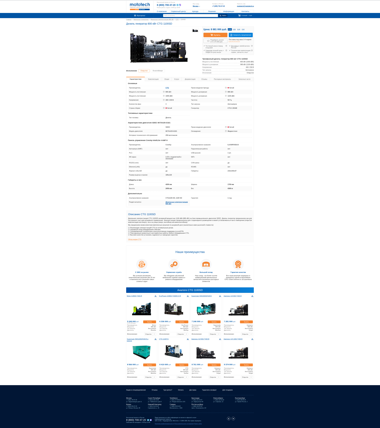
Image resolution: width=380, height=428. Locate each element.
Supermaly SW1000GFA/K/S (201, 296)
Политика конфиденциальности (164, 423)
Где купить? (167, 390)
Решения (212, 11)
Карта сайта (198, 423)
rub (229, 29)
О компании (162, 11)
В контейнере (158, 71)
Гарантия (209, 50)
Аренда (195, 11)
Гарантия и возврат (209, 390)
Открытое (144, 71)
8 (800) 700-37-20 (166, 5)
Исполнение (131, 71)
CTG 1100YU (164, 339)
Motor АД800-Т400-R (134, 296)
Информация (228, 11)
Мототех (139, 6)
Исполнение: (132, 334)
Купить (149, 322)
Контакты (245, 11)
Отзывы (155, 390)
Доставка (234, 46)
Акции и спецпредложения (136, 390)
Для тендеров (227, 390)
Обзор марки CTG (134, 239)
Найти (224, 15)
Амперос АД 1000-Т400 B (233, 339)
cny (243, 29)
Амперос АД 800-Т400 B (233, 296)
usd (234, 29)
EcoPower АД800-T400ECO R (170, 296)
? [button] (226, 46)
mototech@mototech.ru (245, 6)
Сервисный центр (178, 11)
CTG (167, 88)
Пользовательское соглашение (184, 423)
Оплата (180, 390)
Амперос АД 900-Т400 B (200, 339)
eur (238, 29)
